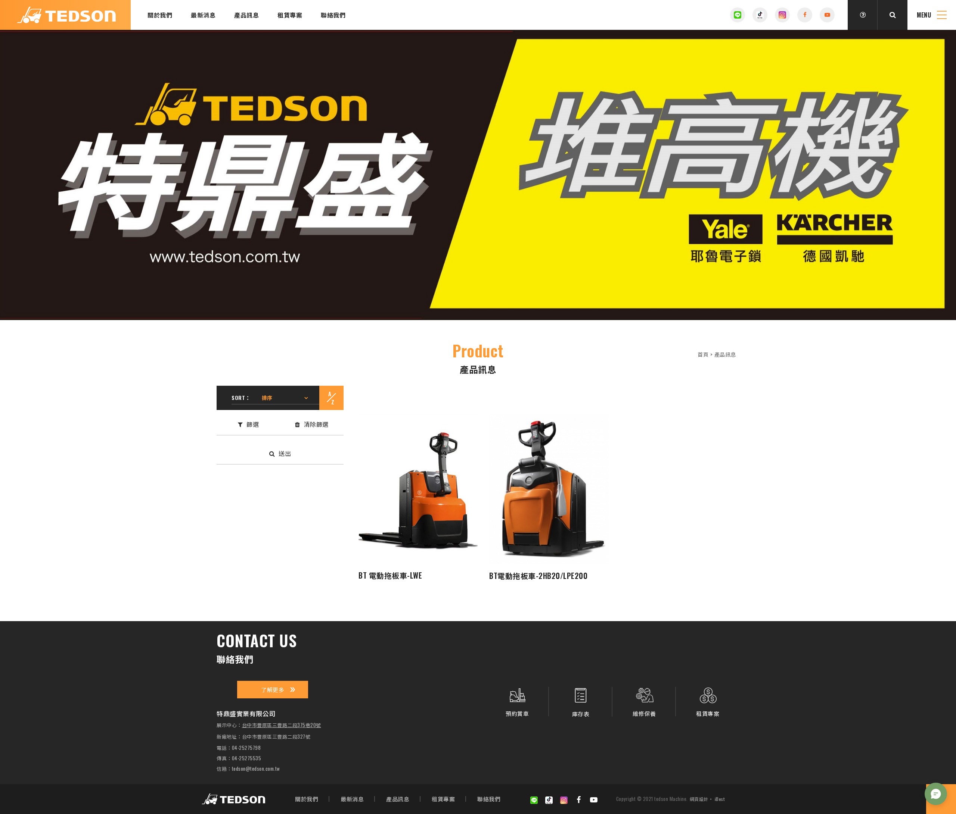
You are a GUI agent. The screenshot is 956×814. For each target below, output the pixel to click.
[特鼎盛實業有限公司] (233, 798)
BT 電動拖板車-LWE (390, 575)
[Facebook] (578, 799)
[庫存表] (580, 702)
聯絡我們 (333, 15)
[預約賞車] (517, 701)
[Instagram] (782, 14)
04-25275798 (246, 747)
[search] (892, 15)
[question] (863, 15)
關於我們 (160, 15)
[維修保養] (644, 701)
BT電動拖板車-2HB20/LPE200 (538, 575)
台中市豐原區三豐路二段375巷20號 (281, 725)
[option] (478, 175)
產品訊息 (246, 15)
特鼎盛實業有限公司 (66, 15)
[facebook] (804, 14)
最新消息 (203, 15)
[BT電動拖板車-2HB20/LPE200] (549, 489)
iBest (720, 799)
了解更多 (272, 689)
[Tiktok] (759, 14)
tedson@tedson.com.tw (256, 768)
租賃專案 (289, 15)
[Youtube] (593, 799)
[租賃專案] (707, 701)
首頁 (703, 354)
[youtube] (827, 14)
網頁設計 (699, 799)
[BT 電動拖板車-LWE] (418, 488)
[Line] (737, 14)
